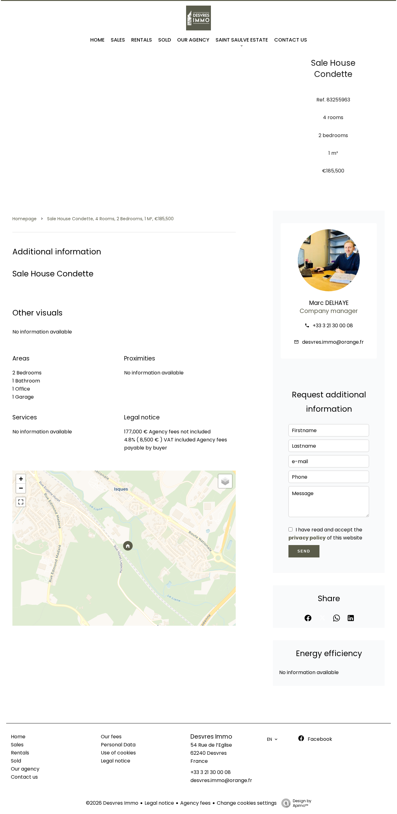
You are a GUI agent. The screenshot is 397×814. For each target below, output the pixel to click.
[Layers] (225, 481)
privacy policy (307, 537)
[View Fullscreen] (20, 502)
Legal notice (159, 803)
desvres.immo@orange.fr (333, 342)
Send (303, 551)
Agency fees (195, 803)
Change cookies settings (247, 803)
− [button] (21, 488)
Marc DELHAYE (329, 303)
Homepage (24, 219)
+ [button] (21, 479)
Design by (302, 803)
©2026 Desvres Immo (112, 803)
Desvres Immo (211, 736)
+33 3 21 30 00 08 (333, 325)
